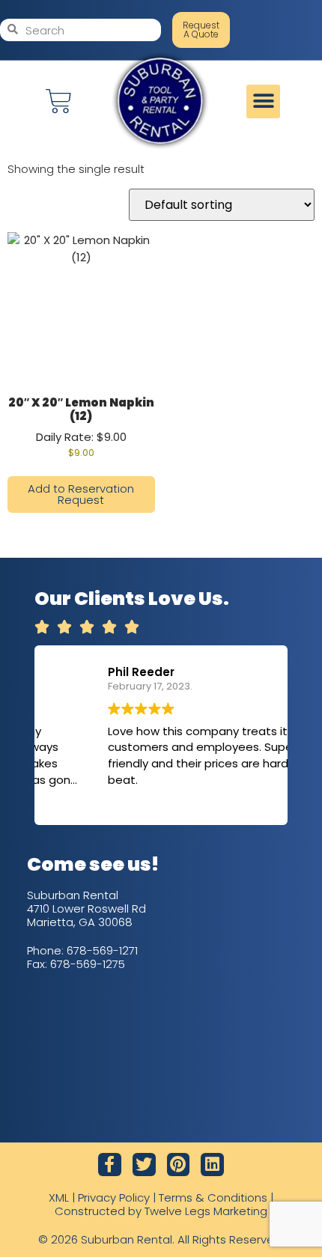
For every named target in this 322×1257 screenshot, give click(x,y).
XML (59, 1197)
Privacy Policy (114, 1197)
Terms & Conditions (213, 1197)
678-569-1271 (102, 950)
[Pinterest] (178, 1164)
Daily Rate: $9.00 (81, 427)
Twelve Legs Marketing (206, 1211)
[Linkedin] (212, 1164)
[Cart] (59, 101)
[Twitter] (144, 1164)
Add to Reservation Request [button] (81, 494)
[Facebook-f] (109, 1164)
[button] (263, 101)
